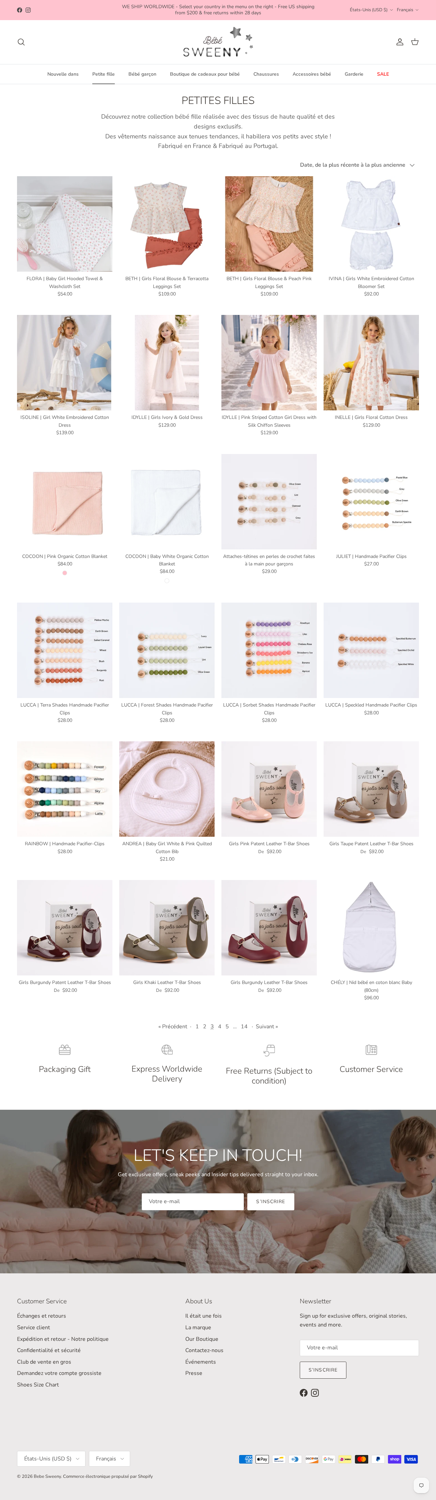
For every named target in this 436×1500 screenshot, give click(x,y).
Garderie (354, 74)
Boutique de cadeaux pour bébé (205, 74)
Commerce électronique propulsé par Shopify (108, 1476)
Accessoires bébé (312, 74)
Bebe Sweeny (47, 1476)
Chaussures (266, 74)
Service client (33, 1327)
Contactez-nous (204, 1350)
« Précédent (172, 1026)
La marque (198, 1327)
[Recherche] (21, 42)
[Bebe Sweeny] (218, 42)
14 (244, 1026)
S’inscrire (270, 1201)
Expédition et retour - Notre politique (63, 1339)
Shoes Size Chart (38, 1385)
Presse (193, 1373)
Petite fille (103, 74)
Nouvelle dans (63, 74)
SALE (383, 74)
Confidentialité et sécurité (49, 1350)
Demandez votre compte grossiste (59, 1373)
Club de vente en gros (44, 1362)
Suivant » (267, 1026)
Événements (200, 1362)
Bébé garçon (142, 74)
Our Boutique (201, 1339)
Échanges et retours (41, 1316)
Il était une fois (203, 1316)
